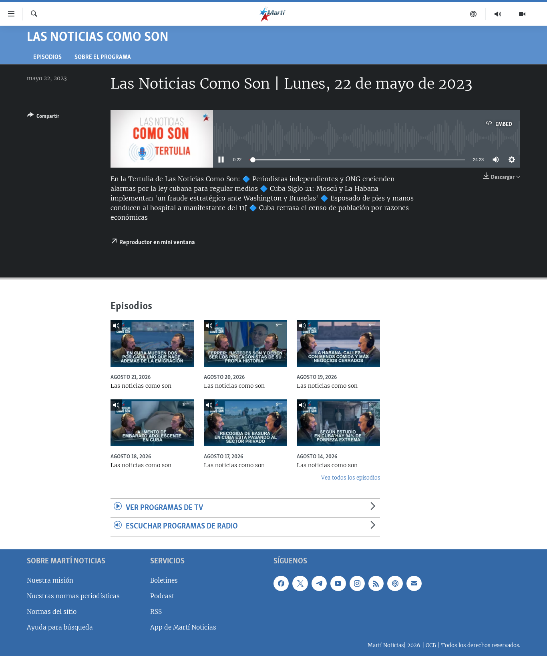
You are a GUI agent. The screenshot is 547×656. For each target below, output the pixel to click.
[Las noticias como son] (152, 343)
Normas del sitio (51, 612)
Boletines (164, 580)
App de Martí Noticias (183, 627)
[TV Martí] (522, 14)
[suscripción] (414, 583)
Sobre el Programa (102, 57)
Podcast (162, 596)
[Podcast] (473, 14)
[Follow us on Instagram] (357, 583)
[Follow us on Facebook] (281, 583)
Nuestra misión (50, 580)
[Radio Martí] (498, 14)
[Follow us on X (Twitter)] (300, 583)
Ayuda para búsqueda (60, 627)
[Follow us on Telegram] (319, 583)
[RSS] (376, 583)
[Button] (43, 117)
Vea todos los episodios (350, 477)
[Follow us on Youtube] (338, 583)
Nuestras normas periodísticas (73, 596)
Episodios (47, 57)
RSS (156, 612)
